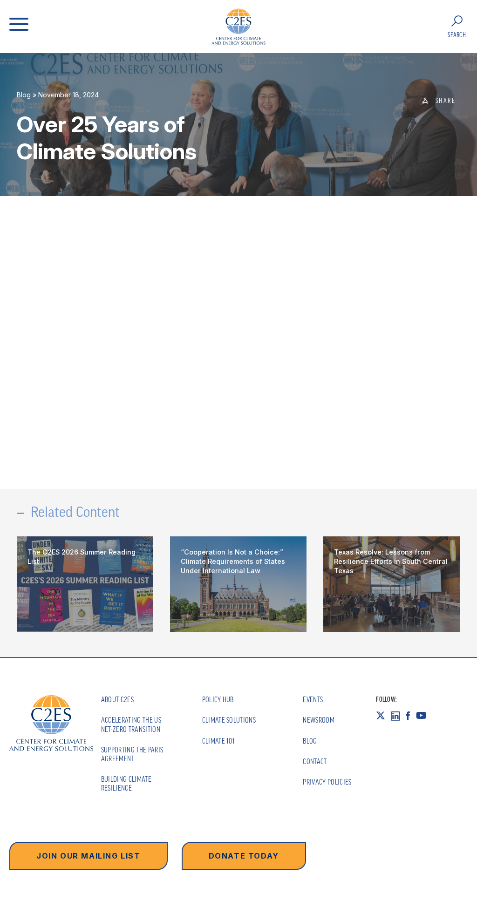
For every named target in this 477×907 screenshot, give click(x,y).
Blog (24, 95)
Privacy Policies (327, 782)
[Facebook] (411, 715)
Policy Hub (218, 699)
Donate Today (244, 855)
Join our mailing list (88, 855)
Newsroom (318, 720)
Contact (315, 761)
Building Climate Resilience (126, 783)
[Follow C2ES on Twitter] (383, 715)
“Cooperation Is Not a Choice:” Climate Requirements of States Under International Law (233, 561)
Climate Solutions (229, 720)
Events (313, 699)
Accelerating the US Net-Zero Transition (131, 724)
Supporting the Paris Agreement (132, 754)
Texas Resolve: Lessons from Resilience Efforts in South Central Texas (391, 561)
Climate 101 (218, 741)
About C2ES (117, 699)
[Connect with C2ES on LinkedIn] (398, 715)
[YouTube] (424, 715)
